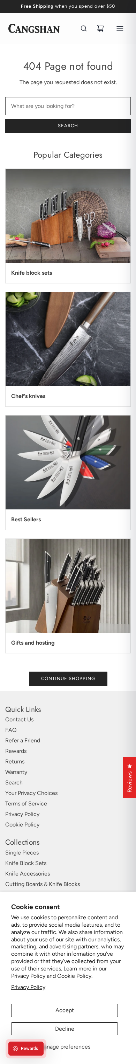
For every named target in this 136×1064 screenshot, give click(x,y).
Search (68, 125)
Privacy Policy (28, 987)
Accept (64, 1010)
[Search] (83, 28)
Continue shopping (68, 678)
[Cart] (100, 28)
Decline (64, 1028)
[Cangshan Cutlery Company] (34, 28)
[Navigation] (120, 28)
